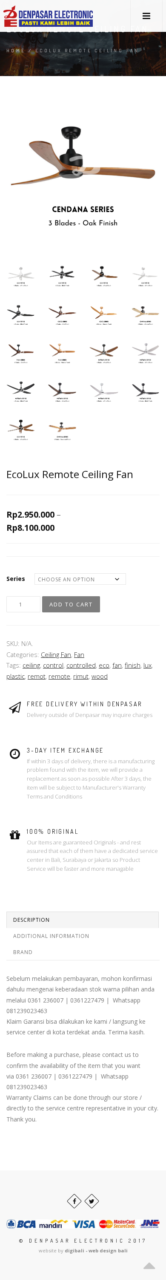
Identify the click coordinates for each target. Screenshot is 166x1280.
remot (37, 676)
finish (132, 665)
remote (59, 676)
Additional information (51, 936)
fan (117, 665)
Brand (23, 952)
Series (15, 579)
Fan (79, 654)
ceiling (31, 665)
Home (16, 51)
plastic (15, 676)
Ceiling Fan (56, 654)
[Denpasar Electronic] (28, 16)
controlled (81, 665)
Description (31, 919)
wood (100, 676)
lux (147, 665)
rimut (81, 676)
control (53, 665)
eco (104, 665)
